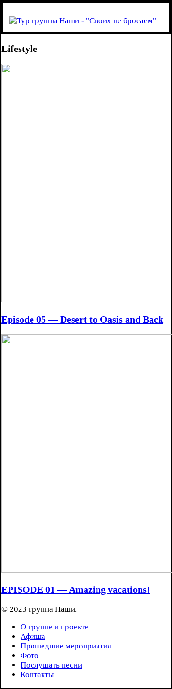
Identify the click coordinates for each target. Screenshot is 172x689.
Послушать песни (51, 664)
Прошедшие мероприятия (66, 645)
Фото (30, 655)
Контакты (37, 674)
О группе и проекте (54, 626)
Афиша (33, 636)
